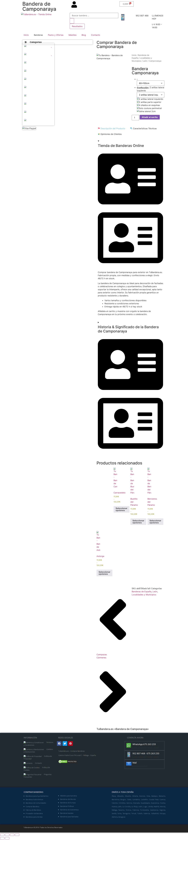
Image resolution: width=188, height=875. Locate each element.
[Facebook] (59, 743)
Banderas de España (141, 591)
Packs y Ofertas (55, 35)
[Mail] (128, 763)
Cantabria (136, 799)
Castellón (144, 799)
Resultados (77, 26)
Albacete (120, 796)
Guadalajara (145, 803)
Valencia (147, 813)
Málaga (114, 810)
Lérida (150, 806)
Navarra (121, 810)
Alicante (128, 796)
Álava (114, 796)
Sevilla (114, 813)
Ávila (148, 796)
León (145, 61)
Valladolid (155, 813)
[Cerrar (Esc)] (17, 835)
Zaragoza (121, 817)
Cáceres (115, 803)
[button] (38, 47)
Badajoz (154, 796)
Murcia (162, 806)
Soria (119, 813)
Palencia (135, 810)
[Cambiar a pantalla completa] (7, 835)
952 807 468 (142, 15)
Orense (128, 810)
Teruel (133, 813)
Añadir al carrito (150, 117)
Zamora (115, 817)
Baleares (162, 796)
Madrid (156, 806)
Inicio (26, 35)
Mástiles (72, 35)
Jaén (119, 806)
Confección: (143, 88)
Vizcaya (162, 813)
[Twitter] (65, 743)
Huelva (162, 803)
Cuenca (162, 799)
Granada (136, 803)
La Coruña (126, 806)
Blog (84, 35)
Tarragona (126, 813)
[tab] (111, 128)
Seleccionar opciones (121, 509)
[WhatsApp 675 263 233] (128, 745)
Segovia (162, 810)
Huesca (114, 806)
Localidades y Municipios (144, 594)
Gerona (129, 803)
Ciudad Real (153, 799)
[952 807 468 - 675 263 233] (128, 754)
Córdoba (122, 803)
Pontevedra (144, 810)
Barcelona (115, 799)
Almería (135, 796)
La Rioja (134, 806)
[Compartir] (12, 835)
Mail (134, 762)
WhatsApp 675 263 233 (144, 744)
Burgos (123, 799)
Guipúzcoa (155, 803)
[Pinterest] (70, 743)
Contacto (95, 35)
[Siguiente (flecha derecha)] (7, 838)
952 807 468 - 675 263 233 (145, 753)
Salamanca (154, 810)
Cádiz (129, 799)
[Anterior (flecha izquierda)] (2, 838)
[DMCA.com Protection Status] (67, 763)
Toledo (139, 813)
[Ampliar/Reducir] (2, 835)
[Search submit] (72, 21)
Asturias (142, 796)
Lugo (145, 806)
